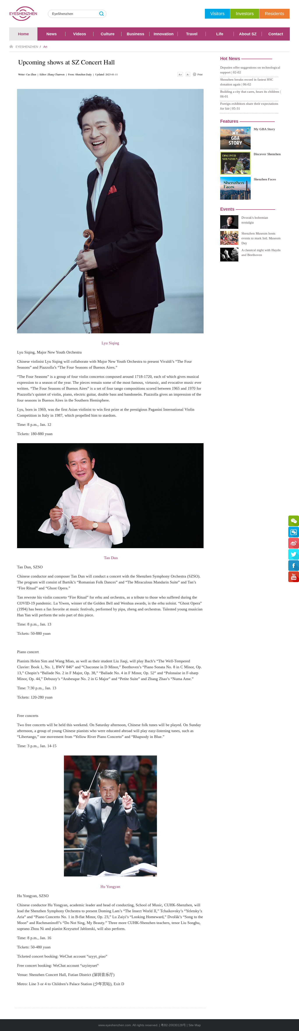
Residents (274, 13)
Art (45, 46)
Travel (191, 34)
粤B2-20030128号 (173, 1025)
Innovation (164, 34)
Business (135, 34)
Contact (275, 34)
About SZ (248, 34)
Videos (79, 34)
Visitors (217, 13)
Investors (245, 13)
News (51, 34)
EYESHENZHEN (27, 46)
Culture (107, 34)
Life (219, 34)
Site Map (194, 1025)
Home (23, 34)
